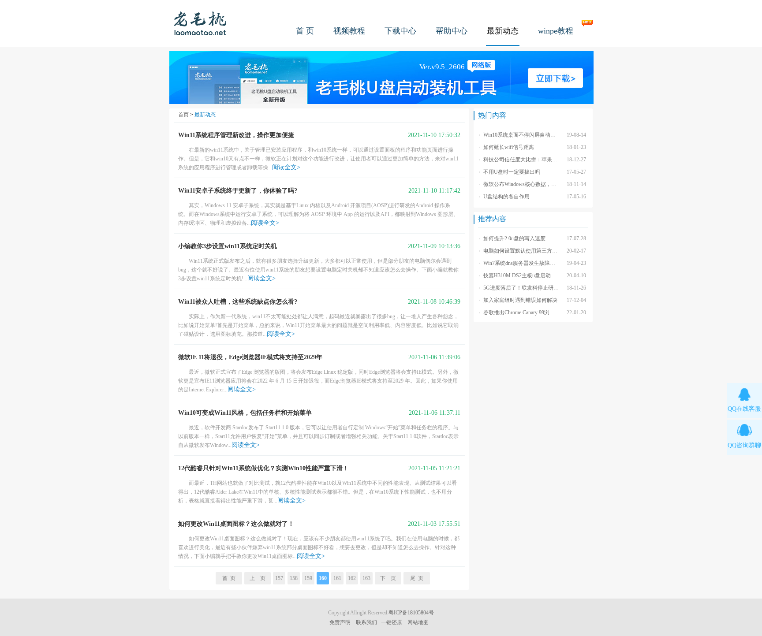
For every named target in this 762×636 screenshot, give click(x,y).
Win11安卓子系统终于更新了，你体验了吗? (237, 190)
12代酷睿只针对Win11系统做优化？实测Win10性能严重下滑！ (263, 468)
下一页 (388, 578)
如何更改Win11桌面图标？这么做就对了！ (236, 524)
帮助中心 (451, 30)
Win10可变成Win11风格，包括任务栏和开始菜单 (245, 412)
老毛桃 (200, 23)
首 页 (305, 30)
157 (279, 578)
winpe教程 (555, 30)
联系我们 (366, 622)
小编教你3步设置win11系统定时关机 (227, 246)
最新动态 (503, 30)
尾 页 (416, 578)
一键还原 (391, 622)
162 (352, 578)
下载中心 (400, 30)
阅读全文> (286, 167)
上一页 (257, 578)
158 (294, 578)
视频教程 (349, 30)
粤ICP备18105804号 (411, 613)
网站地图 (418, 622)
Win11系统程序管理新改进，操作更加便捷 (236, 135)
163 (366, 578)
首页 (183, 115)
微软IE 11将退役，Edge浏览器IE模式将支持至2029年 (250, 357)
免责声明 (340, 622)
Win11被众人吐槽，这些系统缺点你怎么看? (237, 301)
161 (337, 578)
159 (308, 578)
